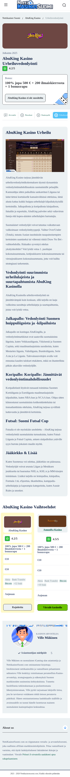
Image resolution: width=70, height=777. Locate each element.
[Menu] (5, 4)
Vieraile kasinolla (52, 607)
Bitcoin (8, 583)
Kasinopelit (45, 115)
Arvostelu (12, 115)
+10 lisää (42, 585)
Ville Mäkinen (47, 637)
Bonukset (28, 115)
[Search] (64, 5)
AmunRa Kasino (52, 530)
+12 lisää (18, 583)
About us (8, 727)
